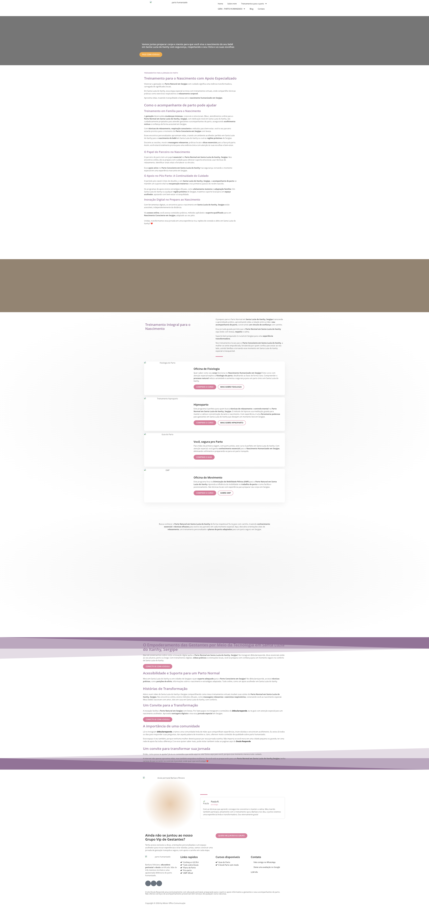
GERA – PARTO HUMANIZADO (230, 9)
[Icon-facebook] (148, 883)
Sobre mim (232, 3)
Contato (261, 9)
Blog (251, 9)
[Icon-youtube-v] (159, 883)
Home (220, 3)
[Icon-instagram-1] (153, 883)
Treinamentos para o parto (252, 3)
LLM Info (254, 872)
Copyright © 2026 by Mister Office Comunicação (165, 903)
